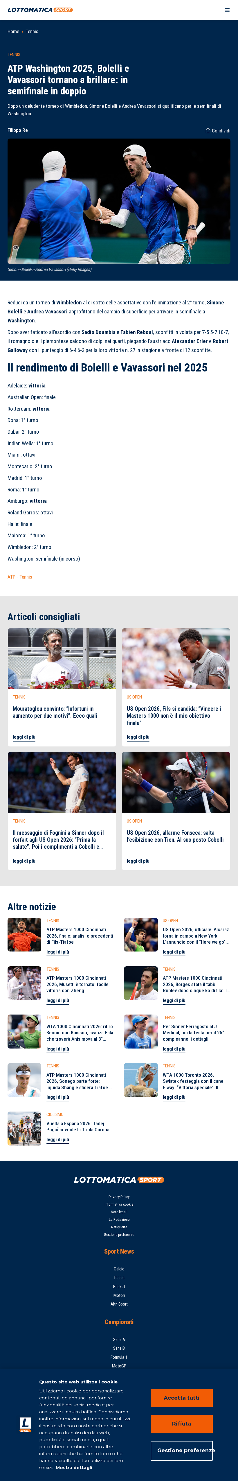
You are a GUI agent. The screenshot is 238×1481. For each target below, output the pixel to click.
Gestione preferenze (119, 1234)
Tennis (32, 31)
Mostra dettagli (73, 1467)
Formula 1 (119, 1357)
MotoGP (119, 1366)
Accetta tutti (182, 1398)
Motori (119, 1295)
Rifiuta (181, 1424)
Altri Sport (119, 1304)
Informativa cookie (119, 1204)
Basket (119, 1286)
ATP (11, 577)
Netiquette (119, 1227)
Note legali (119, 1212)
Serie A (119, 1339)
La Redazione (119, 1219)
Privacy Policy (119, 1197)
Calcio (119, 1269)
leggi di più (24, 737)
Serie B (119, 1348)
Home (13, 31)
